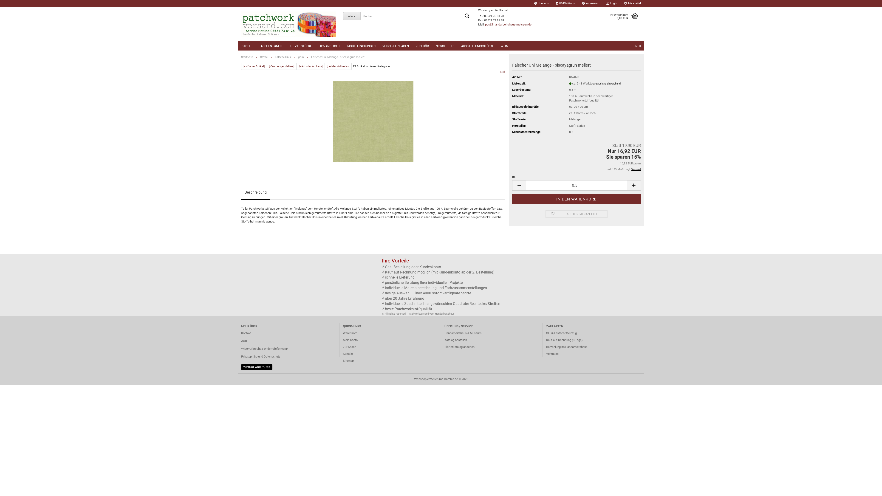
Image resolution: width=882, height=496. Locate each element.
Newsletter (445, 46)
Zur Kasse (349, 347)
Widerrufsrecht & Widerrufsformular (264, 348)
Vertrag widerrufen (256, 367)
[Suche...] (467, 16)
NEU (638, 46)
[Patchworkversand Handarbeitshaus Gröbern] (288, 24)
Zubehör (422, 46)
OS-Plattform (566, 3)
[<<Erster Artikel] (254, 66)
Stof (502, 71)
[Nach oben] (869, 489)
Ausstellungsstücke (477, 46)
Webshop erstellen (426, 379)
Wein (504, 46)
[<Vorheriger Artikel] (281, 66)
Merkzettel (634, 3)
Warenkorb (350, 333)
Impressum (592, 3)
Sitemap (348, 360)
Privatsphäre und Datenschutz (260, 356)
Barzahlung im (555, 347)
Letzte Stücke (301, 46)
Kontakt (246, 333)
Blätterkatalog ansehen (459, 347)
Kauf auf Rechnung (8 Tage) (564, 340)
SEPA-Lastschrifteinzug (561, 333)
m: (513, 176)
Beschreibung (256, 192)
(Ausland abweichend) (609, 83)
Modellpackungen (361, 46)
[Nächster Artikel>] (310, 66)
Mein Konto (350, 340)
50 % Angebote (329, 46)
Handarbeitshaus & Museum (462, 333)
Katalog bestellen (455, 340)
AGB (244, 341)
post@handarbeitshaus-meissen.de (508, 24)
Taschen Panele (271, 46)
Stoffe (247, 46)
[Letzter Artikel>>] (338, 66)
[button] (519, 185)
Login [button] (613, 3)
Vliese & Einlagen (395, 46)
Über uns (543, 3)
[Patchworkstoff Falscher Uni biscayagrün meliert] (373, 121)
